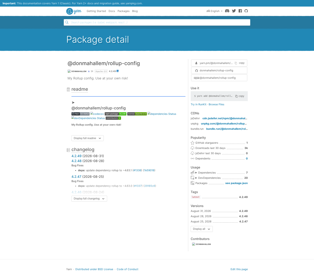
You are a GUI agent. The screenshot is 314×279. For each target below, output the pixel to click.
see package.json (236, 183)
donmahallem (78, 71)
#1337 (138, 185)
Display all (199, 228)
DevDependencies (209, 177)
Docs (112, 11)
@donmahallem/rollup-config (218, 77)
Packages (124, 11)
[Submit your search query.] (67, 22)
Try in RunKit (198, 104)
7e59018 (149, 170)
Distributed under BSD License (94, 269)
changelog (82, 149)
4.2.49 (76, 156)
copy (241, 63)
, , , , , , (205, 173)
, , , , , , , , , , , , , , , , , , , (208, 178)
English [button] (215, 11)
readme (79, 89)
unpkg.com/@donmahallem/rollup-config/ (228, 123)
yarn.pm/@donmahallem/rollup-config (223, 63)
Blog (135, 11)
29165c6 (149, 185)
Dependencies (207, 172)
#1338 (137, 170)
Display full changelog (87, 198)
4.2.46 (76, 192)
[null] (128, 95)
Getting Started (96, 11)
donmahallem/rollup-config (216, 70)
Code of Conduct (127, 269)
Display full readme (85, 138)
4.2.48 (76, 161)
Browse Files (216, 104)
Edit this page (239, 269)
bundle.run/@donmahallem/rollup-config (232, 128)
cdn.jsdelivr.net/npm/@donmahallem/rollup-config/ (235, 118)
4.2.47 (76, 177)
